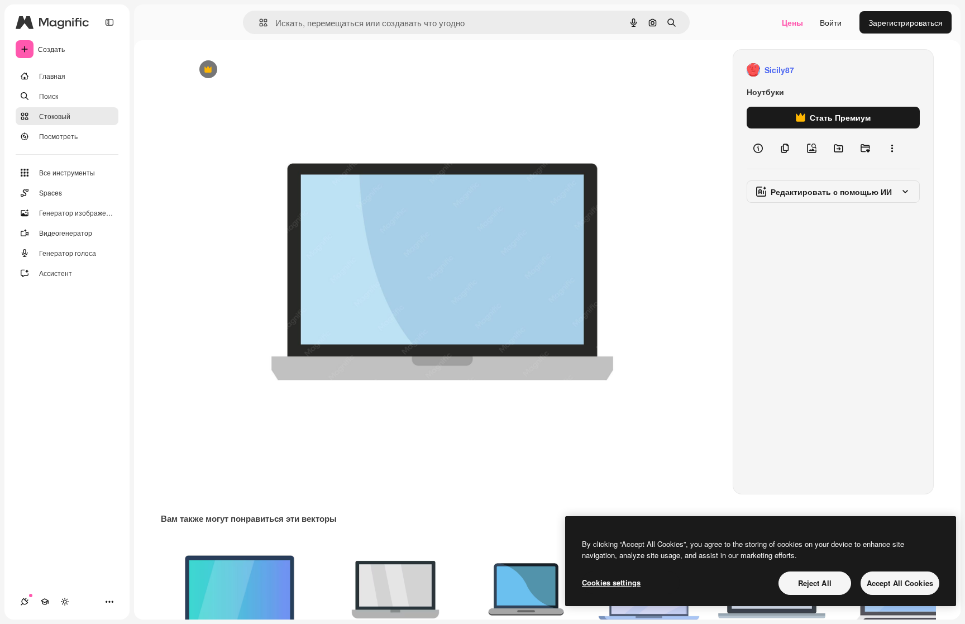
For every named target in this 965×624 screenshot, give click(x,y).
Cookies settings (611, 582)
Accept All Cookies (900, 583)
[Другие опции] (892, 148)
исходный (263, 70)
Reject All (815, 583)
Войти (831, 22)
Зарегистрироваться (905, 22)
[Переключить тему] (65, 602)
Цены (792, 22)
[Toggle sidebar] (109, 22)
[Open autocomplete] (258, 22)
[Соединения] (25, 602)
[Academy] (45, 602)
